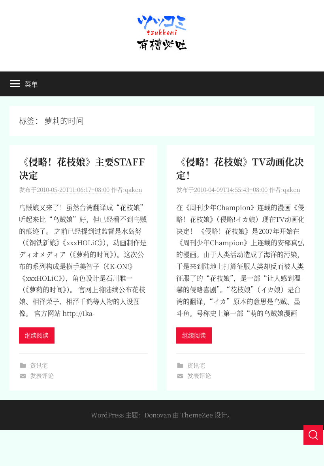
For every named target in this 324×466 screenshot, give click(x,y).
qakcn (133, 189)
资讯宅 (39, 365)
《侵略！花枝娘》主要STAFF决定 (82, 168)
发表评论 (42, 375)
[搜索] (313, 435)
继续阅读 (37, 335)
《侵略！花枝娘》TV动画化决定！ (240, 168)
